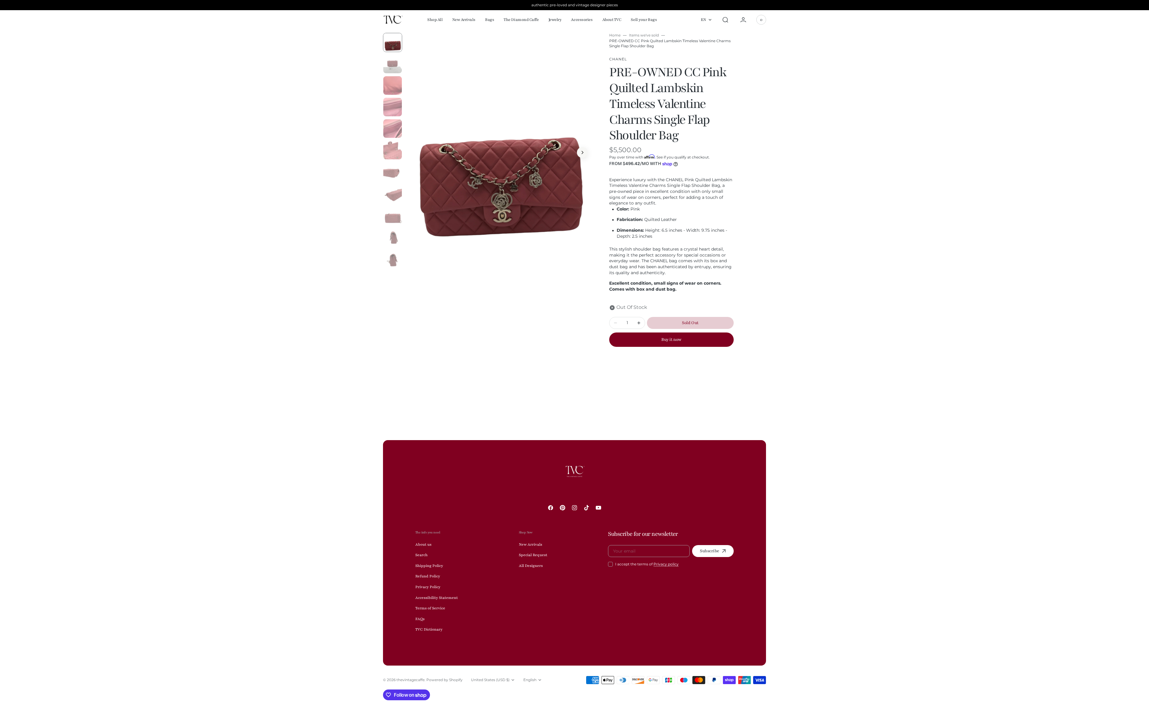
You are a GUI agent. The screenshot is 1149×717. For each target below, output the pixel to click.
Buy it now (671, 339)
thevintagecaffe (410, 680)
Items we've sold (644, 35)
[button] (725, 20)
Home (615, 35)
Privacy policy (666, 564)
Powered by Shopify (444, 680)
